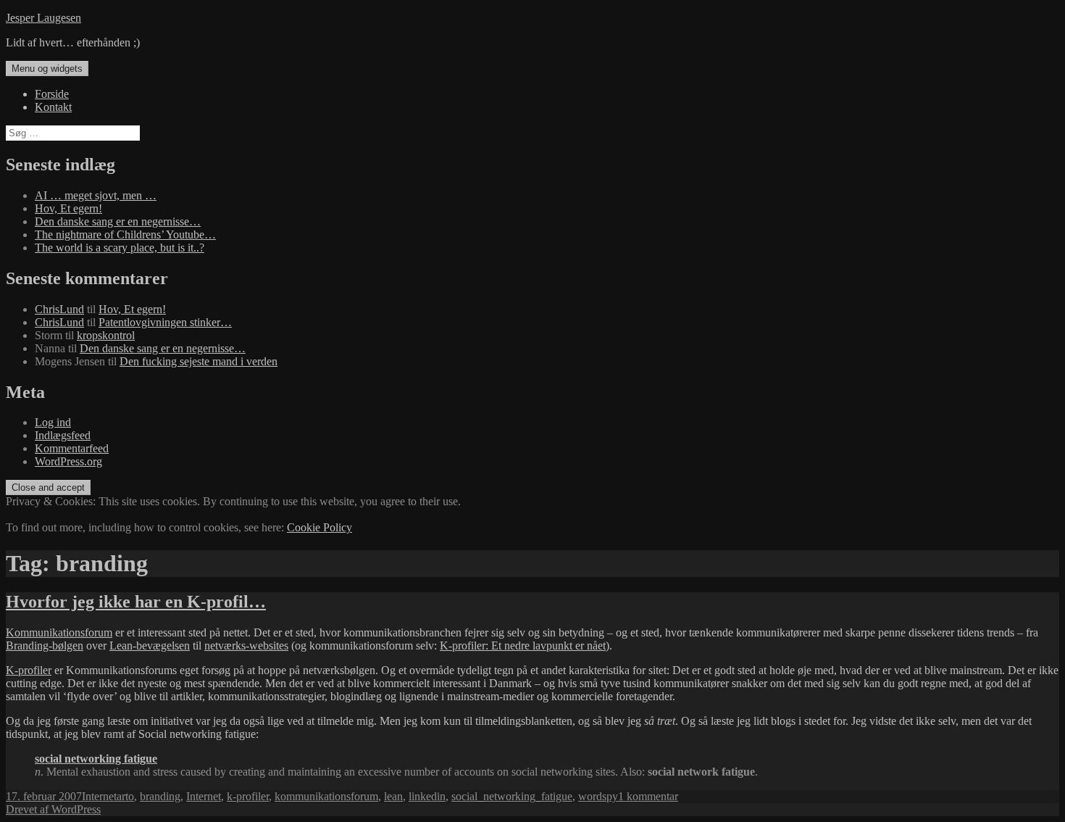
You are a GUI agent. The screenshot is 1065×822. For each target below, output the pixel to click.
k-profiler (248, 796)
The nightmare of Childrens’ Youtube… (125, 234)
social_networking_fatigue (511, 796)
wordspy (598, 796)
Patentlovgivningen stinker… (165, 322)
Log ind (53, 422)
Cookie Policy (319, 527)
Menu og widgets (47, 68)
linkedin (427, 796)
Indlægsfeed (63, 435)
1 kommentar (648, 796)
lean (393, 796)
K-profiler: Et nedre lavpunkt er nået (523, 645)
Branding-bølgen (44, 645)
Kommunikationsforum (59, 632)
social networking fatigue (96, 758)
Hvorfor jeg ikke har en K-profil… (136, 601)
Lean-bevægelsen (149, 645)
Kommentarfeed (72, 448)
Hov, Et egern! (68, 208)
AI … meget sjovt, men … (95, 195)
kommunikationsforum (326, 796)
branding (160, 796)
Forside (52, 94)
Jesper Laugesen (43, 18)
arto (125, 796)
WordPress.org (68, 461)
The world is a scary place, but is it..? (119, 247)
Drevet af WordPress (53, 809)
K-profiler (28, 670)
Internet (99, 796)
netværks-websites (246, 645)
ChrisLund (59, 309)
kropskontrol (106, 335)
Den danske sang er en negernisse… (118, 221)
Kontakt (53, 107)
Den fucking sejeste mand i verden (198, 361)
